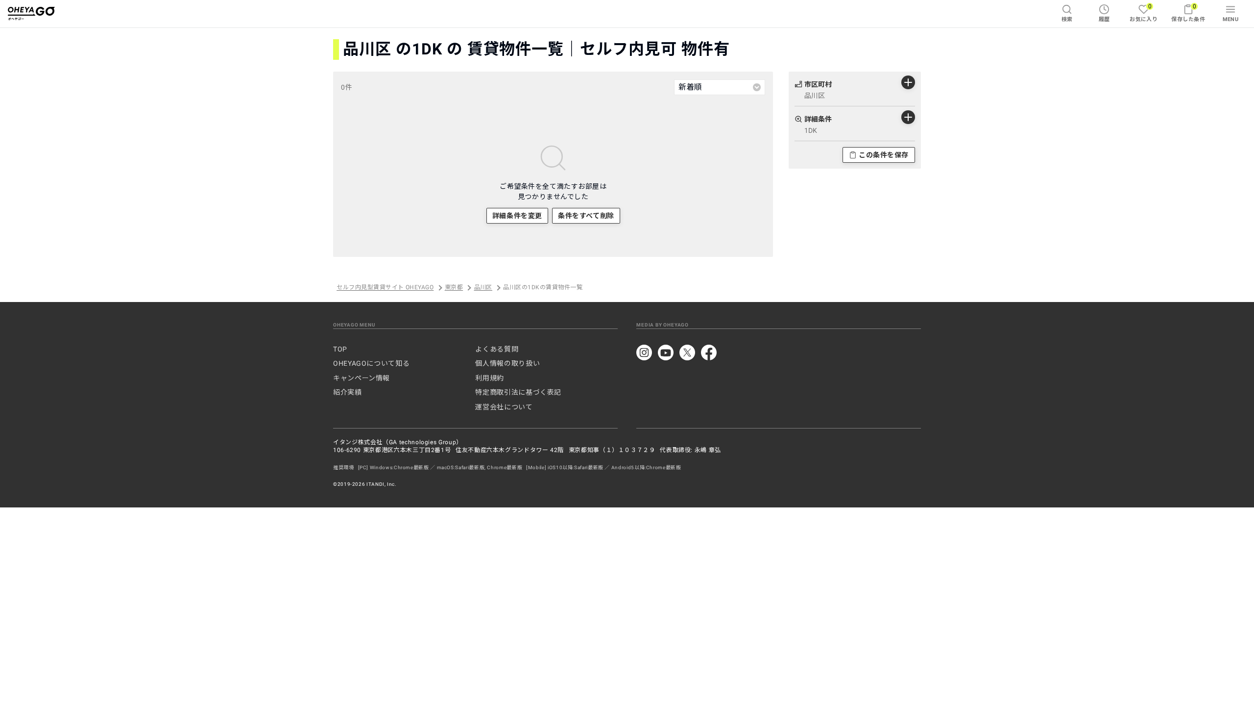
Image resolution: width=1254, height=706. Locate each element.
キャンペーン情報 (361, 378)
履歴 (1104, 19)
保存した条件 (1188, 12)
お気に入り (1144, 12)
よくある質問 (496, 349)
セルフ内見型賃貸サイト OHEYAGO (385, 287)
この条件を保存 (884, 155)
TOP (340, 349)
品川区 (483, 287)
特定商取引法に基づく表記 (518, 392)
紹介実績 (347, 392)
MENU (1231, 19)
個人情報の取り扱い (507, 363)
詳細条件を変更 (517, 216)
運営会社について (503, 407)
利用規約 (489, 378)
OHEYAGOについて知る (371, 363)
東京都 (454, 287)
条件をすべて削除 (586, 216)
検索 (1067, 19)
